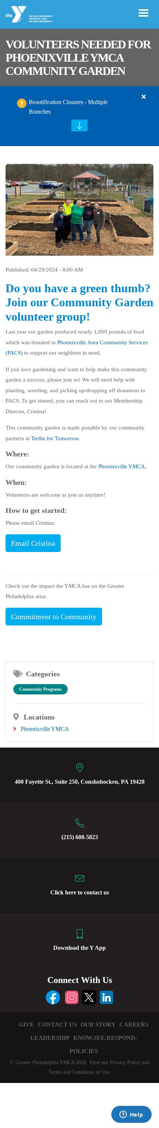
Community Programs (40, 689)
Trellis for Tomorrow (54, 438)
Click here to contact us (79, 892)
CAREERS (134, 1024)
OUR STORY (98, 1024)
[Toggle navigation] (143, 13)
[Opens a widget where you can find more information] (131, 1115)
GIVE (26, 1024)
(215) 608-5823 (79, 837)
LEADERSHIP (50, 1038)
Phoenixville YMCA (121, 466)
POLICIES (84, 1051)
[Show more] (79, 125)
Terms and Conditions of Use (78, 1072)
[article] (79, 116)
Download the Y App (79, 948)
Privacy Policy (125, 1062)
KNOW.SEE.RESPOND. (105, 1038)
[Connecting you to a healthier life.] (30, 14)
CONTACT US (57, 1024)
